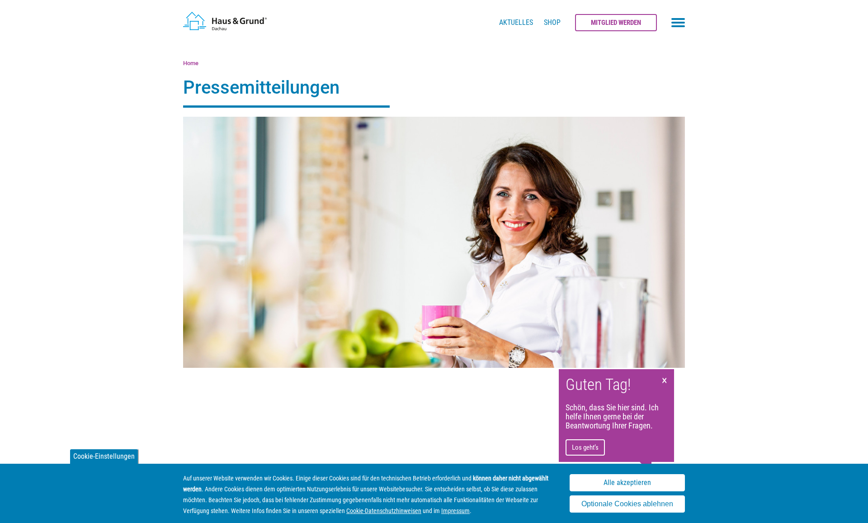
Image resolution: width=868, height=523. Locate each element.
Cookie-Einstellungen (104, 456)
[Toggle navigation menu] (678, 22)
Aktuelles (516, 22)
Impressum (455, 510)
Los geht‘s (585, 447)
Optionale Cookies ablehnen (627, 504)
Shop (552, 22)
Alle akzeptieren (627, 482)
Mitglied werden (616, 23)
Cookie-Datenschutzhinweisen (383, 510)
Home (190, 63)
